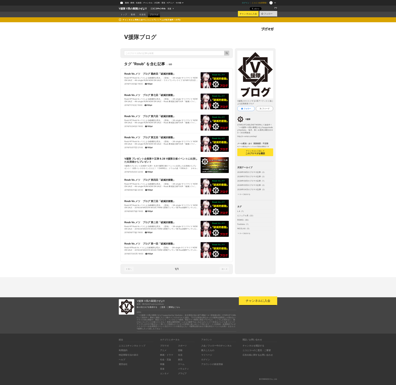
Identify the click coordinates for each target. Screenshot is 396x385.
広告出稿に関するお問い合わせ (258, 354)
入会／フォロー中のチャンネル (216, 345)
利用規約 (123, 350)
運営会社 (123, 364)
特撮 (162, 364)
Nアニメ (170, 3)
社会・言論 (165, 359)
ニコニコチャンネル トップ (132, 345)
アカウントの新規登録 (212, 364)
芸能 (180, 350)
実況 (163, 3)
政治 (180, 359)
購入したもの (207, 350)
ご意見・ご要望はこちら (170, 307)
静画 (132, 3)
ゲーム (181, 364)
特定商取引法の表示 (128, 354)
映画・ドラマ (166, 354)
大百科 (157, 3)
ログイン (245, 3)
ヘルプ (122, 359)
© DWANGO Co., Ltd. (268, 379)
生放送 (139, 3)
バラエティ (183, 368)
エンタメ (164, 373)
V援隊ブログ (140, 37)
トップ (124, 14)
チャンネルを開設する (253, 345)
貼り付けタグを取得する (147, 307)
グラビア (182, 373)
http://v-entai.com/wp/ (247, 136)
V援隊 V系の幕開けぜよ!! (133, 8)
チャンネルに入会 (248, 14)
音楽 (169, 9)
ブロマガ (154, 14)
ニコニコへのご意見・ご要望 (257, 350)
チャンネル (148, 3)
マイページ (206, 354)
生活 (180, 354)
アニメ (163, 350)
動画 (127, 3)
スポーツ (182, 345)
